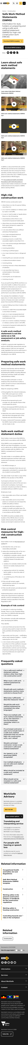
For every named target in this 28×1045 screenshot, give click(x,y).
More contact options (12, 816)
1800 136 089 (9, 809)
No (24, 950)
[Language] (13, 3)
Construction (12, 11)
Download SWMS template (12, 41)
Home (4, 11)
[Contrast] (17, 3)
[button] (1, 3)
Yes (19, 950)
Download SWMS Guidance (13, 47)
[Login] (24, 3)
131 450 (8, 827)
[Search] (20, 3)
